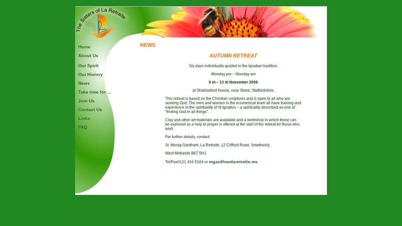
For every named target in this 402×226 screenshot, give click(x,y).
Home (84, 46)
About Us (88, 55)
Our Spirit (88, 65)
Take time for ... (94, 91)
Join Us (86, 100)
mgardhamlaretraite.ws (233, 161)
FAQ (82, 127)
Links (84, 118)
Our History (90, 74)
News (84, 83)
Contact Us (90, 109)
